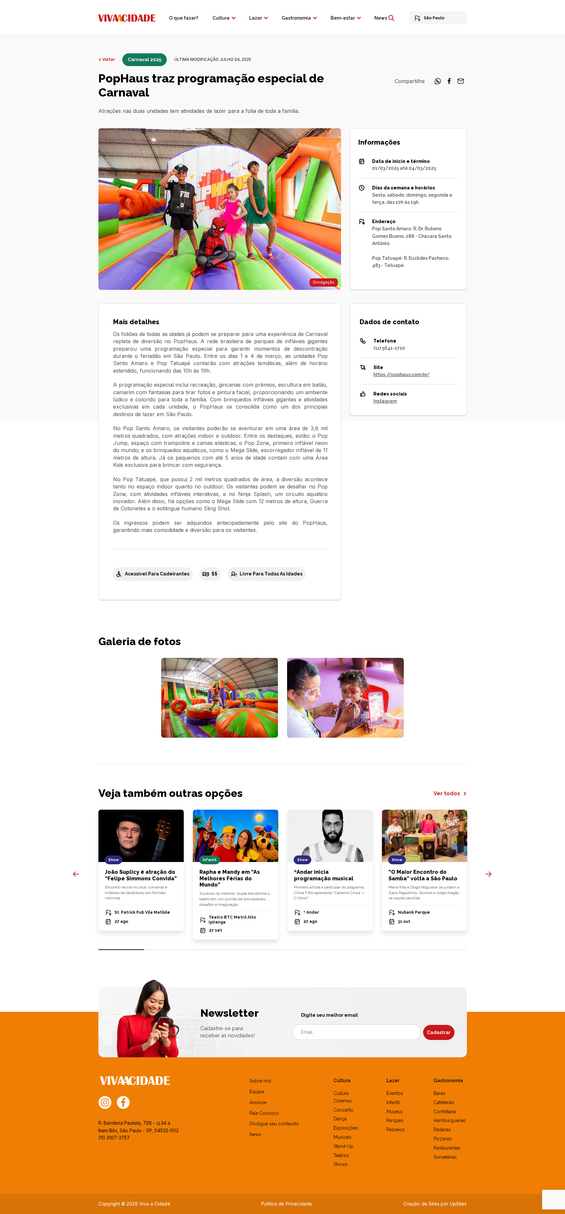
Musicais (342, 1137)
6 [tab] (352, 949)
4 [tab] (259, 949)
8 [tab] (444, 949)
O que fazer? (183, 18)
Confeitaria (445, 1111)
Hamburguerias (450, 1120)
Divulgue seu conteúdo (274, 1123)
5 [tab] (305, 949)
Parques (394, 1120)
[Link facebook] (123, 1102)
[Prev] (76, 874)
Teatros (341, 1155)
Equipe (256, 1091)
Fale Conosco (264, 1113)
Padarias (442, 1129)
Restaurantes (447, 1148)
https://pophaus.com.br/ (401, 374)
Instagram (385, 401)
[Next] (488, 874)
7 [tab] (398, 949)
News (380, 18)
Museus (394, 1111)
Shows (341, 1164)
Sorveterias (445, 1157)
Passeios (395, 1129)
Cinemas (343, 1100)
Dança (340, 1118)
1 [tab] (121, 949)
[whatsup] (438, 83)
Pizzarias (443, 1138)
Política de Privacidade (286, 1203)
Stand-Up (343, 1146)
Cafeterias (444, 1102)
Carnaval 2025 (144, 59)
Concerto (343, 1110)
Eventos (394, 1093)
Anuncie (257, 1102)
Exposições (346, 1128)
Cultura (221, 18)
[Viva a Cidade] (126, 17)
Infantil (393, 1102)
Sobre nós (260, 1080)
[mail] (461, 83)
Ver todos (447, 793)
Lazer (255, 18)
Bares (439, 1093)
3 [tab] (213, 949)
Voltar (108, 59)
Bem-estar (343, 18)
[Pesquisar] (391, 18)
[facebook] (449, 83)
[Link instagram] (104, 1102)
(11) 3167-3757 (114, 1137)
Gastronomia (296, 18)
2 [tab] (167, 949)
